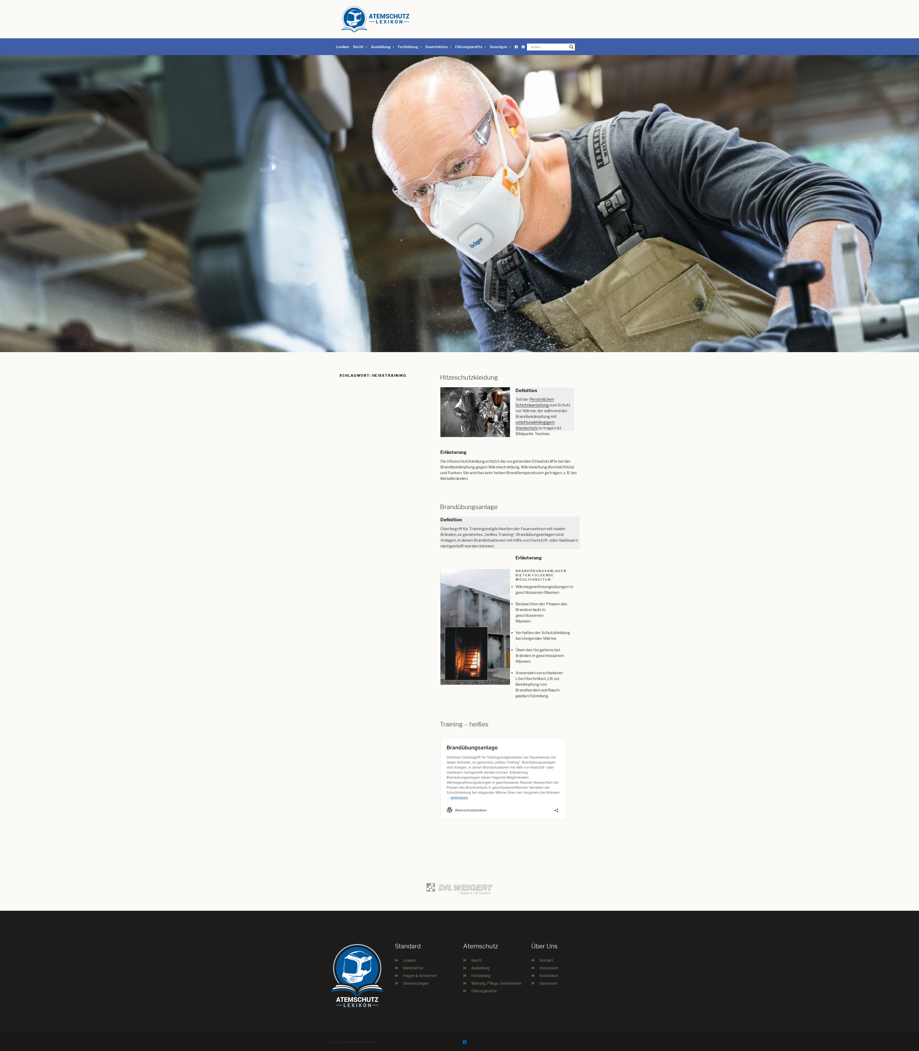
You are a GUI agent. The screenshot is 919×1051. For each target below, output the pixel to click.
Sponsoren (548, 983)
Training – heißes (464, 724)
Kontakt (546, 960)
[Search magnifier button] (571, 47)
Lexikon (342, 47)
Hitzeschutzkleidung (469, 377)
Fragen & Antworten (420, 975)
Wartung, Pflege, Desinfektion (496, 983)
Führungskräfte (468, 47)
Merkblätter (413, 968)
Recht (358, 47)
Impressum (548, 968)
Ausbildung (381, 47)
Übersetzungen (416, 983)
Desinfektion (437, 47)
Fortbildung (408, 47)
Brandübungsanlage (469, 507)
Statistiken (548, 975)
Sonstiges (498, 47)
